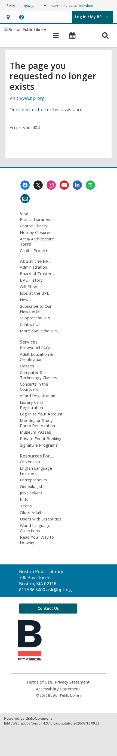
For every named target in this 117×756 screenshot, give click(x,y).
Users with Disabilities (40, 519)
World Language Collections (35, 528)
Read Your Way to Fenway (37, 539)
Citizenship (30, 461)
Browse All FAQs (35, 347)
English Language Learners (36, 470)
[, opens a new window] (30, 659)
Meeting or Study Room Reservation (37, 423)
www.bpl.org (32, 98)
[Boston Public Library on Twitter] (38, 185)
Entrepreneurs (33, 479)
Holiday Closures (35, 232)
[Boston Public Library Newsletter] (25, 198)
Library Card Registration (31, 404)
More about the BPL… (40, 330)
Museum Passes (35, 432)
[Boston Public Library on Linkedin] (77, 185)
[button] (8, 17)
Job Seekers (31, 492)
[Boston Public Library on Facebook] (25, 185)
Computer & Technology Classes (38, 375)
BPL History (31, 280)
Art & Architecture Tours (37, 241)
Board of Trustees (37, 273)
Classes (27, 366)
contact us (26, 110)
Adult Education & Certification (36, 356)
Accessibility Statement (58, 688)
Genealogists (32, 486)
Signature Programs (39, 445)
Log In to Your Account (41, 414)
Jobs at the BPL (34, 293)
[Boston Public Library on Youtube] (64, 185)
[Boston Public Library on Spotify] (90, 185)
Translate (85, 6)
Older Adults (32, 512)
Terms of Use (39, 682)
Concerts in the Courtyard (34, 386)
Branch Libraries (35, 219)
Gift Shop (28, 286)
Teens (26, 506)
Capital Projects (35, 250)
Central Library (33, 225)
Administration (33, 267)
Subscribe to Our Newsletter (36, 308)
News (25, 299)
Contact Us (30, 324)
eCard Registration (37, 395)
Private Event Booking (40, 438)
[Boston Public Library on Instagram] (51, 185)
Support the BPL (35, 317)
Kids (24, 499)
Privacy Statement (72, 682)
